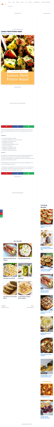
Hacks (22, 2)
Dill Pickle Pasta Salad (9, 278)
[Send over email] (28, 126)
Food (13, 2)
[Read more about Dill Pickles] (25, 269)
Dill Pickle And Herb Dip (24, 258)
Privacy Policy (36, 2)
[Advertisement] (17, 21)
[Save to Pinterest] (6, 126)
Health (17, 2)
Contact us (10, 6)
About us (30, 2)
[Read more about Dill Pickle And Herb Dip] (25, 249)
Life (26, 2)
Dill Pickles (21, 278)
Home (9, 2)
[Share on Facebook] (17, 126)
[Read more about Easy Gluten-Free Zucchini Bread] (10, 288)
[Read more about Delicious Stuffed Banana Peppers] (10, 249)
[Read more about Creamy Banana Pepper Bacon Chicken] (25, 288)
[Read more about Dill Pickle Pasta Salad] (10, 269)
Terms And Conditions (45, 2)
